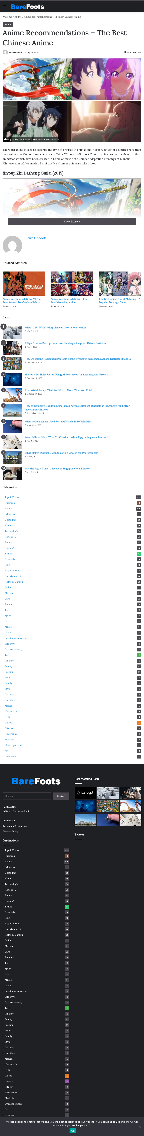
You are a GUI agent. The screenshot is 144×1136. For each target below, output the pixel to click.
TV (6, 609)
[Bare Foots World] (27, 7)
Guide (8, 587)
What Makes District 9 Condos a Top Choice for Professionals (61, 452)
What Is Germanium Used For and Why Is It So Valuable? (58, 421)
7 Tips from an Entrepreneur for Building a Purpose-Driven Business (65, 343)
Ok (72, 1130)
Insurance (10, 756)
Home (8, 16)
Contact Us (9, 820)
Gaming (9, 548)
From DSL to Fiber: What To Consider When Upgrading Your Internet (66, 437)
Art (6, 750)
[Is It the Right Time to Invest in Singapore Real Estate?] (12, 473)
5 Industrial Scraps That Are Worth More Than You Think (59, 390)
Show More (71, 221)
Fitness (9, 728)
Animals (9, 604)
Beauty (8, 666)
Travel (8, 553)
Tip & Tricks (12, 497)
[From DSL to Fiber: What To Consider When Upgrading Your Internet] (12, 442)
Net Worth (11, 711)
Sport (8, 615)
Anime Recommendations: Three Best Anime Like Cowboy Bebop (22, 300)
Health (8, 508)
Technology (11, 531)
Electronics (11, 733)
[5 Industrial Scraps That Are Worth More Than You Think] (12, 395)
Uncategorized (13, 745)
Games (9, 1081)
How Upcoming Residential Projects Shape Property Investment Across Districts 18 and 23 (78, 358)
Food (8, 677)
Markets (9, 739)
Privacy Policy (10, 831)
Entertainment (13, 576)
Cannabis (10, 559)
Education (10, 514)
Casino (8, 632)
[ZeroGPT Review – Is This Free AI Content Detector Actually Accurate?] (85, 793)
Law (7, 621)
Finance (9, 660)
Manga (8, 705)
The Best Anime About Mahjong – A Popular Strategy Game (119, 300)
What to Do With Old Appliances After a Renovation (55, 327)
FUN (7, 717)
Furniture (10, 700)
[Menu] (4, 8)
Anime (18, 16)
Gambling (10, 519)
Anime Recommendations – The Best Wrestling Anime (69, 300)
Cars (7, 598)
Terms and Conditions (15, 826)
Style (7, 688)
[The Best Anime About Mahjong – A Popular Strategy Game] (120, 283)
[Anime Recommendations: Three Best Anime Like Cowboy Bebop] (24, 283)
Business (10, 502)
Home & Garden (14, 581)
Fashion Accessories (16, 638)
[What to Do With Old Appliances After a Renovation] (12, 332)
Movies (9, 593)
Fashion (9, 671)
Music (8, 626)
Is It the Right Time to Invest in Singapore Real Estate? (57, 468)
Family (8, 683)
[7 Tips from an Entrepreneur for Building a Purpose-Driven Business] (12, 348)
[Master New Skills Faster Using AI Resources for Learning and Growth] (12, 379)
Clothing (10, 694)
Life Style (10, 643)
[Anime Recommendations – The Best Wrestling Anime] (72, 283)
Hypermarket (12, 570)
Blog (7, 564)
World (8, 722)
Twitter (79, 834)
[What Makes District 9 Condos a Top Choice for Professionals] (12, 457)
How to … (10, 536)
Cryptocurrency (13, 649)
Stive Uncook (15, 52)
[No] (139, 1126)
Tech (7, 655)
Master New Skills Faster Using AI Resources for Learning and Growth (66, 374)
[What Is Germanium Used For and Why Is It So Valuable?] (12, 426)
